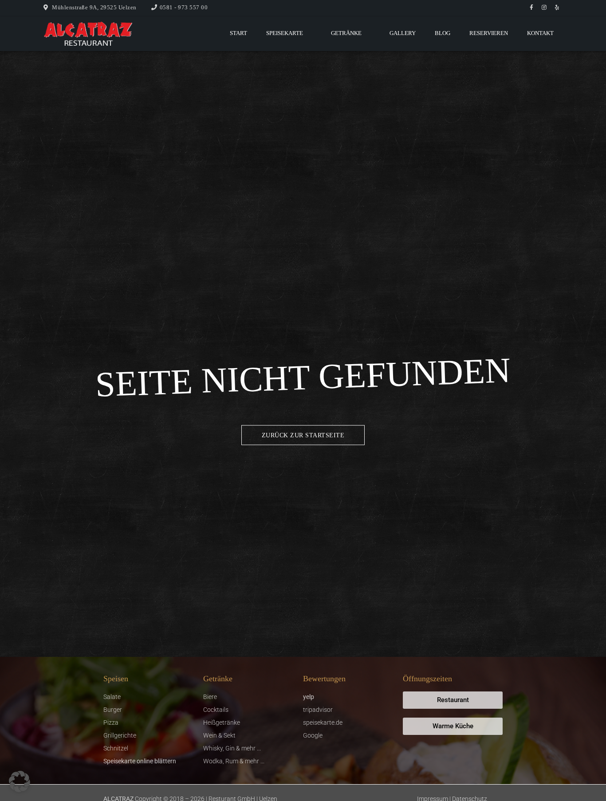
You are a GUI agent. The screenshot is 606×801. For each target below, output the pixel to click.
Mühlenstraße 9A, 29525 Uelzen (94, 7)
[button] (19, 781)
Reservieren (488, 33)
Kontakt (540, 33)
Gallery (403, 33)
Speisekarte (284, 33)
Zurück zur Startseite (303, 435)
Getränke (346, 33)
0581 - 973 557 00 (184, 7)
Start (238, 33)
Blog (442, 33)
